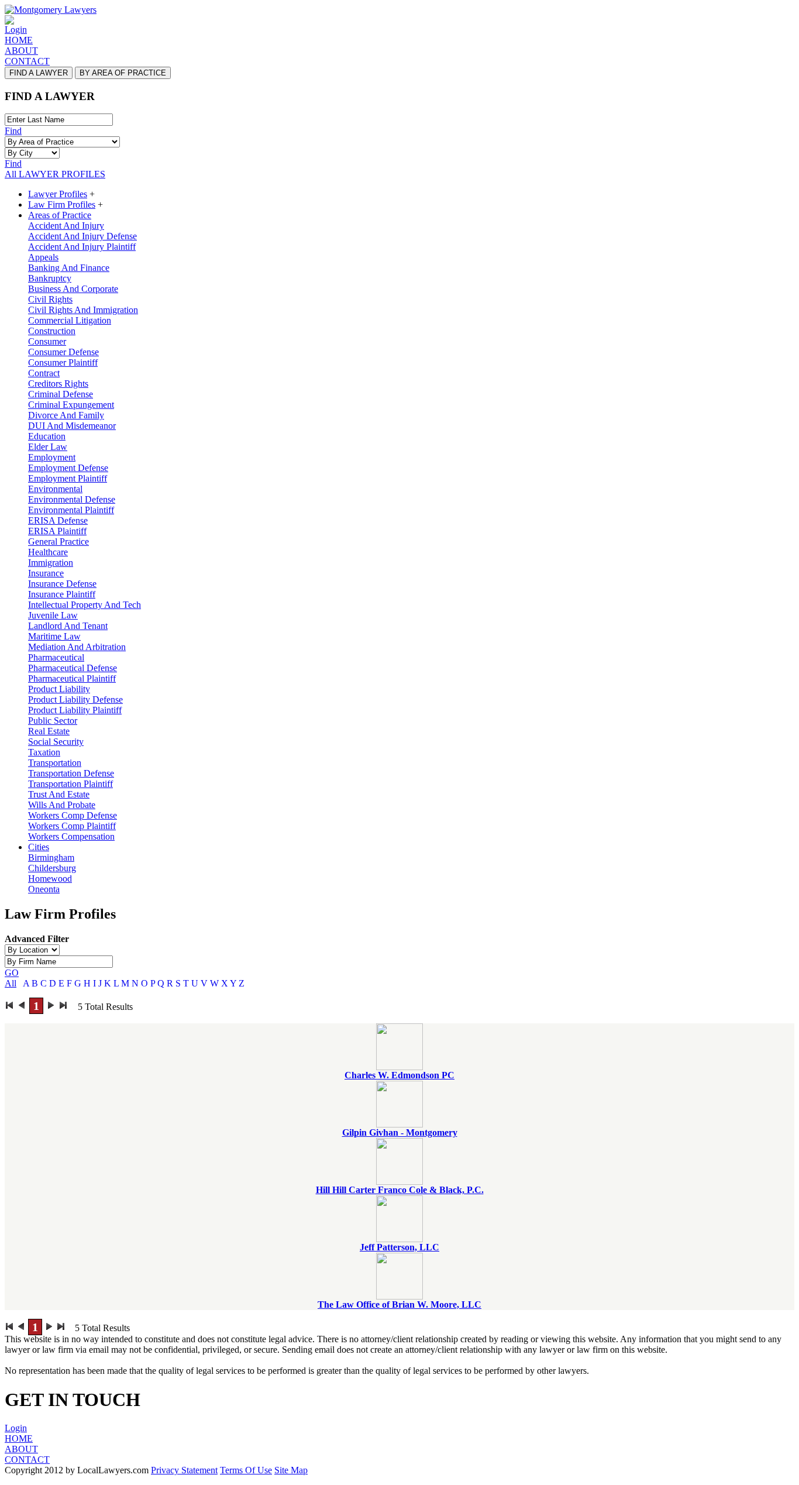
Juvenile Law (53, 615)
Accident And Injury (66, 226)
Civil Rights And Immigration (83, 310)
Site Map (291, 1470)
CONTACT (27, 61)
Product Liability (59, 689)
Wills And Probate (61, 805)
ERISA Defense (58, 520)
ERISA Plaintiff (57, 531)
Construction (51, 331)
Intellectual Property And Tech (84, 605)
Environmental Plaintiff (71, 510)
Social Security (56, 742)
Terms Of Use (246, 1470)
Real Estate (49, 731)
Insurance (46, 573)
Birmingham (51, 857)
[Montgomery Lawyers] (51, 10)
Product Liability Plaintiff (75, 710)
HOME (19, 40)
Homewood (50, 879)
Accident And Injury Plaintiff (82, 247)
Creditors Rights (58, 384)
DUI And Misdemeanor (72, 426)
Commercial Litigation (69, 320)
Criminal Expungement (71, 405)
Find (13, 131)
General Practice (58, 541)
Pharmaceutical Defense (72, 668)
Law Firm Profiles (61, 204)
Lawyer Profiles (57, 194)
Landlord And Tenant (68, 626)
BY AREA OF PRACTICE (123, 72)
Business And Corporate (73, 289)
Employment (51, 457)
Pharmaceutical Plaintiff (72, 678)
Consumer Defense (63, 352)
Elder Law (47, 447)
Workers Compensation (71, 836)
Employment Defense (68, 468)
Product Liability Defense (75, 699)
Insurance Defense (62, 584)
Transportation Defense (71, 773)
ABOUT (21, 51)
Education (47, 436)
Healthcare (48, 552)
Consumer (47, 341)
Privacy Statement (184, 1470)
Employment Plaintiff (67, 478)
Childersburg (52, 868)
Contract (44, 373)
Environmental (55, 489)
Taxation (44, 752)
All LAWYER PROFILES (55, 174)
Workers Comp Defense (72, 815)
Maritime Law (54, 636)
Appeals (43, 257)
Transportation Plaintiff (70, 784)
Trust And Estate (58, 794)
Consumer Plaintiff (63, 362)
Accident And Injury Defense (82, 236)
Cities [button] (38, 847)
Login (16, 30)
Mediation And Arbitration (77, 647)
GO (12, 973)
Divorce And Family (66, 415)
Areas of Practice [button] (59, 215)
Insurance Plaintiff (61, 594)
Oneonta (44, 889)
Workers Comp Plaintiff (72, 826)
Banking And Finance (68, 268)
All (10, 983)
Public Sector (52, 721)
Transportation (54, 763)
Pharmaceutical (56, 657)
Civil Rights (50, 299)
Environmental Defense (71, 499)
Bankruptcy (49, 278)
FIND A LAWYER (38, 72)
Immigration (50, 563)
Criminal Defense (60, 394)
